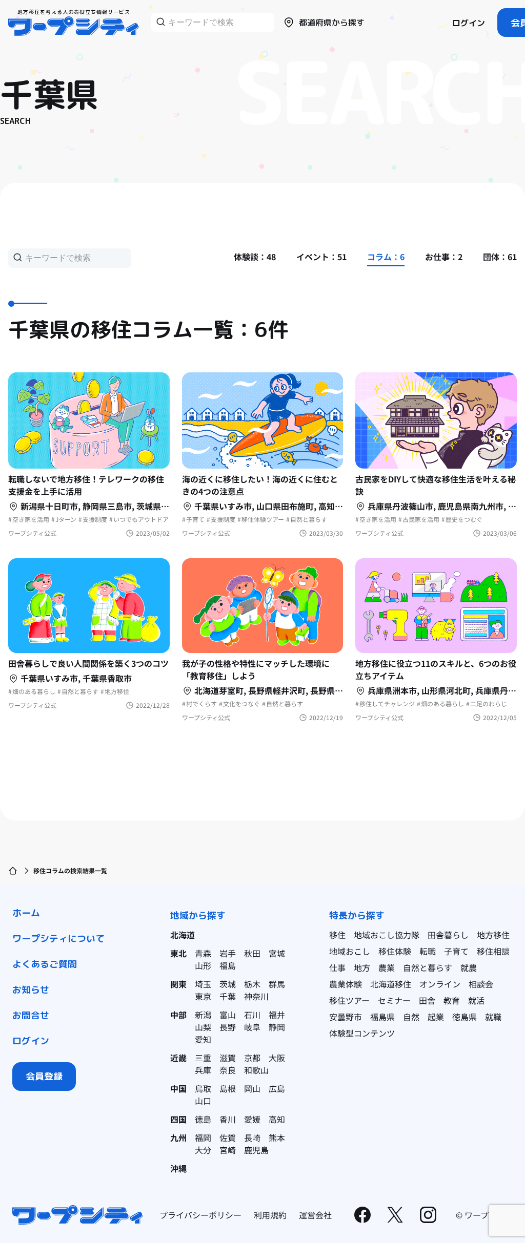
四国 (178, 1119)
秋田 (252, 953)
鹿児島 (256, 1150)
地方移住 (493, 935)
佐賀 (227, 1137)
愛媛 (252, 1119)
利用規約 (270, 1215)
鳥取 (203, 1088)
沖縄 (178, 1168)
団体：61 (500, 256)
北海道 (182, 935)
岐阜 (252, 1027)
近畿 (178, 1057)
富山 (227, 1014)
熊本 (277, 1137)
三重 (203, 1057)
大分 (203, 1150)
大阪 (277, 1057)
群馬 (277, 984)
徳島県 (464, 1017)
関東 (178, 984)
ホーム (26, 913)
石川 (252, 1014)
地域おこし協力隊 (386, 935)
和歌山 (256, 1070)
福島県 (382, 1017)
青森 (203, 953)
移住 (337, 935)
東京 (203, 996)
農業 (386, 967)
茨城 (227, 984)
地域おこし (349, 951)
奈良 (227, 1070)
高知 (277, 1119)
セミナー (394, 1000)
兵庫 (203, 1070)
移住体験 (394, 951)
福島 (227, 965)
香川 (227, 1119)
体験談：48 (255, 256)
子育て (456, 951)
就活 (476, 1000)
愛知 (203, 1039)
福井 (277, 1014)
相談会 (481, 984)
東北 (178, 953)
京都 (252, 1057)
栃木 (252, 984)
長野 (227, 1027)
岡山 (252, 1088)
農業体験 (345, 984)
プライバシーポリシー (200, 1215)
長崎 (252, 1137)
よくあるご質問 (44, 964)
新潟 (203, 1014)
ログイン (468, 23)
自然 (411, 1017)
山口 (203, 1100)
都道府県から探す (332, 22)
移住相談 (493, 951)
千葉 (227, 996)
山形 (203, 965)
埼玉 (203, 984)
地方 (362, 967)
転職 (427, 951)
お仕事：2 (443, 256)
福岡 (203, 1137)
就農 (468, 967)
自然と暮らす (427, 967)
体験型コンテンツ (362, 1033)
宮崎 (227, 1150)
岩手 (227, 953)
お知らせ (30, 989)
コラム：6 (386, 256)
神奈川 (256, 996)
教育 (451, 1000)
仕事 (337, 967)
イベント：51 (321, 256)
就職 (493, 1017)
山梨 (203, 1027)
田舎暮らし (448, 935)
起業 (436, 1017)
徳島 (203, 1119)
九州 (178, 1137)
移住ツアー (349, 1000)
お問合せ (30, 1015)
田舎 (427, 1000)
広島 (277, 1088)
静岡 (277, 1027)
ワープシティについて (58, 938)
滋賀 (227, 1057)
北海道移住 (390, 984)
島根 (227, 1088)
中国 (178, 1088)
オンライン (439, 984)
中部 (178, 1014)
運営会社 (315, 1215)
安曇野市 (345, 1017)
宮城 (277, 953)
